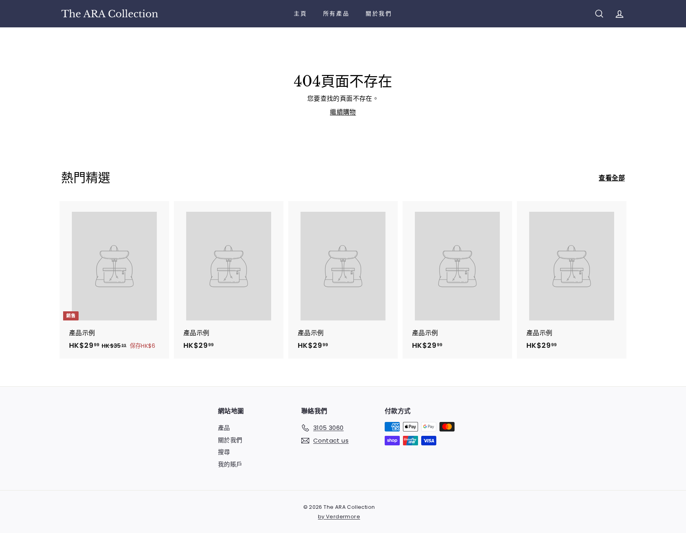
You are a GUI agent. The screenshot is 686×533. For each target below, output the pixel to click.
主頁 (300, 13)
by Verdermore (339, 516)
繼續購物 (343, 112)
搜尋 (224, 452)
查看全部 (612, 177)
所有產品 (336, 13)
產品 (224, 428)
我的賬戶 (230, 464)
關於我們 (379, 13)
